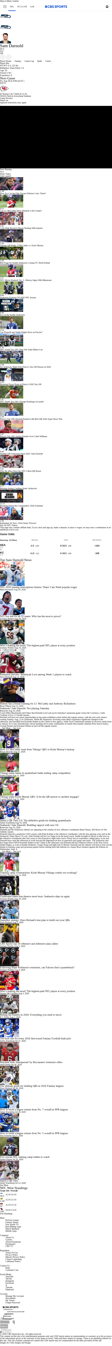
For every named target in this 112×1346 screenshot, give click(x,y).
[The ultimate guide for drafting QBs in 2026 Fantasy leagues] (56, 1075)
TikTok (8, 1279)
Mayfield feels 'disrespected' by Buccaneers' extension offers (31, 1062)
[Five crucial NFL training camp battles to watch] (56, 1146)
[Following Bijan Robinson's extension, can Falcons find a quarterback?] (56, 956)
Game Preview (6, 98)
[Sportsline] (7, 1316)
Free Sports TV (12, 1224)
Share (2, 172)
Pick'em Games (12, 1220)
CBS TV (9, 1246)
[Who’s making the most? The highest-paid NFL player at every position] (56, 632)
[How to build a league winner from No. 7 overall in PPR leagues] (56, 1098)
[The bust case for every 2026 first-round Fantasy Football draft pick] (56, 1027)
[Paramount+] (7, 1318)
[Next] (8, 57)
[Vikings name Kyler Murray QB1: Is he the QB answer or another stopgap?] (56, 786)
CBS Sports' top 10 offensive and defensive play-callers (29, 943)
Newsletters (10, 1298)
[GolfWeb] (5, 1332)
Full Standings (6, 1213)
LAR (2, 1201)
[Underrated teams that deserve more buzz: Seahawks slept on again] (56, 885)
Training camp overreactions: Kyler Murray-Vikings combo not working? (38, 872)
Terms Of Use (11, 1253)
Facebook (9, 1283)
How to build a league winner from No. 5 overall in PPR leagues (34, 1133)
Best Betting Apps (13, 1226)
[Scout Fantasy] (6, 1329)
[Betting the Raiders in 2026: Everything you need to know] (56, 1004)
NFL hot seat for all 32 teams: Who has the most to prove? (30, 616)
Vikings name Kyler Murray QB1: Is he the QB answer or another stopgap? (39, 796)
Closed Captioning (13, 1259)
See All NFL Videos (8, 525)
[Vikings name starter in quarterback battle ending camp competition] (56, 762)
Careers (8, 1239)
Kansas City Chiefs (11, 94)
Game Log (29, 61)
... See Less (16, 728)
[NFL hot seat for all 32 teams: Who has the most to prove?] (56, 603)
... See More (5, 728)
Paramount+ (10, 1244)
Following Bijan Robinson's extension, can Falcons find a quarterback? (37, 967)
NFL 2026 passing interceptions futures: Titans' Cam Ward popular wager (38, 587)
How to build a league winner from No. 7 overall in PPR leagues (34, 1109)
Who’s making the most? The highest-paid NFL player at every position (37, 645)
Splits (39, 61)
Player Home (5, 61)
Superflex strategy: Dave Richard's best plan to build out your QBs (35, 920)
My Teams (10, 1300)
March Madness (12, 1229)
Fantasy (18, 61)
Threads (8, 1287)
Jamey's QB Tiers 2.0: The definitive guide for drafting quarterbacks (35, 820)
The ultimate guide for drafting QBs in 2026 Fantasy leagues (32, 1085)
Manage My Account (14, 1296)
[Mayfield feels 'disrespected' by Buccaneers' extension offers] (56, 1051)
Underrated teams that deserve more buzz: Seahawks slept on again (35, 896)
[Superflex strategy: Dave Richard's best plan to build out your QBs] (56, 909)
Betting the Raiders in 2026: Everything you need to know (31, 1014)
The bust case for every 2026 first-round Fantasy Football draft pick (35, 1038)
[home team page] (56, 88)
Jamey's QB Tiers (9, 1180)
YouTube (9, 1276)
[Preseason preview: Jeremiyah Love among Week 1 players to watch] (56, 661)
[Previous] (2, 57)
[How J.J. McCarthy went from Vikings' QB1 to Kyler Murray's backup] (56, 738)
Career (48, 61)
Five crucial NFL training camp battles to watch (25, 1157)
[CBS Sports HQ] (8, 1309)
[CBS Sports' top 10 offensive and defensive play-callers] (56, 933)
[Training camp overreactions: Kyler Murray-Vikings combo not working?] (56, 862)
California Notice (12, 1261)
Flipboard (9, 1289)
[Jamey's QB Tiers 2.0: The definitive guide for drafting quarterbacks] (56, 809)
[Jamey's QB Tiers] (56, 1170)
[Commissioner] (7, 1322)
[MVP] (4, 1326)
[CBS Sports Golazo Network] (16, 1311)
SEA (2, 1196)
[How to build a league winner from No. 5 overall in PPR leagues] (56, 1122)
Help (7, 1268)
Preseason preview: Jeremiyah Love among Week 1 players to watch (35, 674)
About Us (9, 1237)
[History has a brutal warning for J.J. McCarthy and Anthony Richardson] (56, 690)
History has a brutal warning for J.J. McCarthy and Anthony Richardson (38, 703)
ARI (2, 1211)
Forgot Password (12, 1302)
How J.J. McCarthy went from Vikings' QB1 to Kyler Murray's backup (37, 749)
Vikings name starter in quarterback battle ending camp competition (35, 773)
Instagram (9, 1281)
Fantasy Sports (11, 1222)
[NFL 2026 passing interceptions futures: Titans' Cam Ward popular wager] (56, 574)
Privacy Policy (11, 1255)
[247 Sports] (9, 1314)
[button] (5, 6)
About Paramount (13, 1242)
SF (1, 1206)
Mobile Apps (11, 1231)
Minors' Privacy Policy (15, 1257)
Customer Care (11, 1270)
